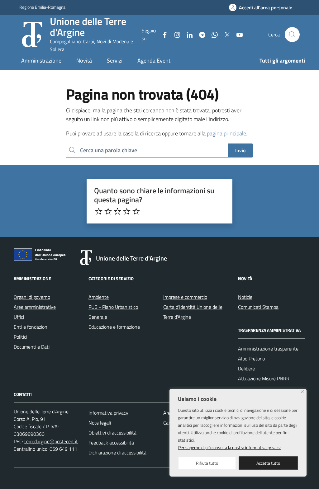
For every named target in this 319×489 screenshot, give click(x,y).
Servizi (114, 60)
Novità (84, 60)
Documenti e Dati (32, 346)
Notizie (245, 297)
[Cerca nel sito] (292, 34)
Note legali (99, 422)
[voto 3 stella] (117, 211)
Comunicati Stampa (258, 307)
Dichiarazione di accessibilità (117, 452)
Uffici (19, 317)
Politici (20, 337)
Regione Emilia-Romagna (42, 7)
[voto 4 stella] (126, 211)
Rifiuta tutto (207, 463)
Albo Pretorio (251, 358)
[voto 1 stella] (98, 211)
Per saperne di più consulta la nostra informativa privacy (229, 447)
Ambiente (98, 297)
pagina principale (226, 133)
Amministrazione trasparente (268, 348)
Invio (240, 150)
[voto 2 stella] (108, 211)
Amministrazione (41, 60)
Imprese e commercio (185, 297)
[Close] (302, 391)
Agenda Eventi (154, 60)
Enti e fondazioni (31, 327)
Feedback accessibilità (111, 442)
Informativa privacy (108, 412)
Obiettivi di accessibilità (112, 432)
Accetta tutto (268, 463)
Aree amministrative (35, 307)
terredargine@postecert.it (51, 441)
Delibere (246, 368)
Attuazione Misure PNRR (263, 378)
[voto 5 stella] (136, 211)
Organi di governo (32, 297)
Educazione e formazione (114, 327)
